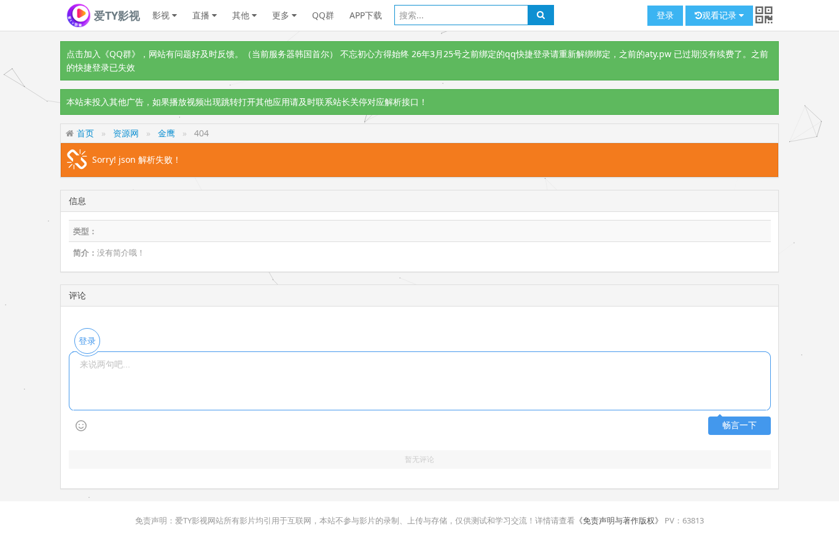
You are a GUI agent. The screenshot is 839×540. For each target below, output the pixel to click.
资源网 (126, 133)
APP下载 (365, 15)
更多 (282, 15)
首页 (85, 133)
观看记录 (720, 15)
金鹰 (166, 133)
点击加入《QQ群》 (103, 54)
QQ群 (323, 15)
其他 (242, 15)
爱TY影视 (115, 15)
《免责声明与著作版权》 (619, 520)
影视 (162, 15)
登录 (665, 15)
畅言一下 (739, 425)
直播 (202, 15)
